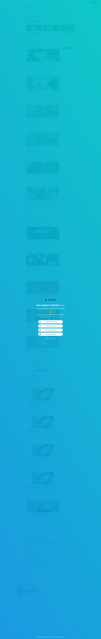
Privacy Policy (61, 636)
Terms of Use (53, 636)
